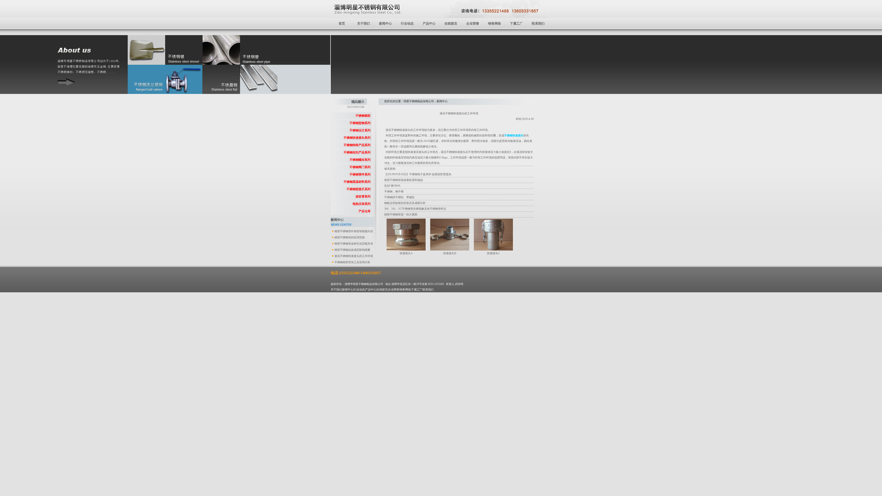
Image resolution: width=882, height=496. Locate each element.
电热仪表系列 (361, 204)
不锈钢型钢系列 (360, 123)
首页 (342, 23)
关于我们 (363, 23)
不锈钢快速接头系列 (357, 137)
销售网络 (494, 23)
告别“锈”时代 (392, 185)
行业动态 (407, 23)
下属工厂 (516, 23)
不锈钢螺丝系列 (360, 159)
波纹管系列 (363, 196)
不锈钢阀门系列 (360, 167)
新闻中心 (385, 23)
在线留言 (450, 23)
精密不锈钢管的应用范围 (349, 237)
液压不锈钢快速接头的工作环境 (353, 256)
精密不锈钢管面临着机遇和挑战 (403, 180)
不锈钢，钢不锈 (394, 191)
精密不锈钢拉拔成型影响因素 (352, 249)
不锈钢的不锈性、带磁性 (399, 197)
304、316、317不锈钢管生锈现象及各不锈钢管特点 (415, 208)
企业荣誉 (472, 23)
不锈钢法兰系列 (360, 130)
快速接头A (406, 253)
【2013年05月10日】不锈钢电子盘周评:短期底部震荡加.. (418, 174)
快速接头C (493, 253)
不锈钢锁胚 (363, 115)
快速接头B (449, 253)
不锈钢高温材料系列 (357, 181)
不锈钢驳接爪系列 (358, 189)
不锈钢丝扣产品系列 (357, 152)
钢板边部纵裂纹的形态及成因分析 (405, 203)
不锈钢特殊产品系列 (357, 145)
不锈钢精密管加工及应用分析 (352, 262)
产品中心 (429, 23)
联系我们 (538, 23)
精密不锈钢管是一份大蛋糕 (400, 214)
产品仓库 (364, 211)
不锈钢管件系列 (360, 174)
